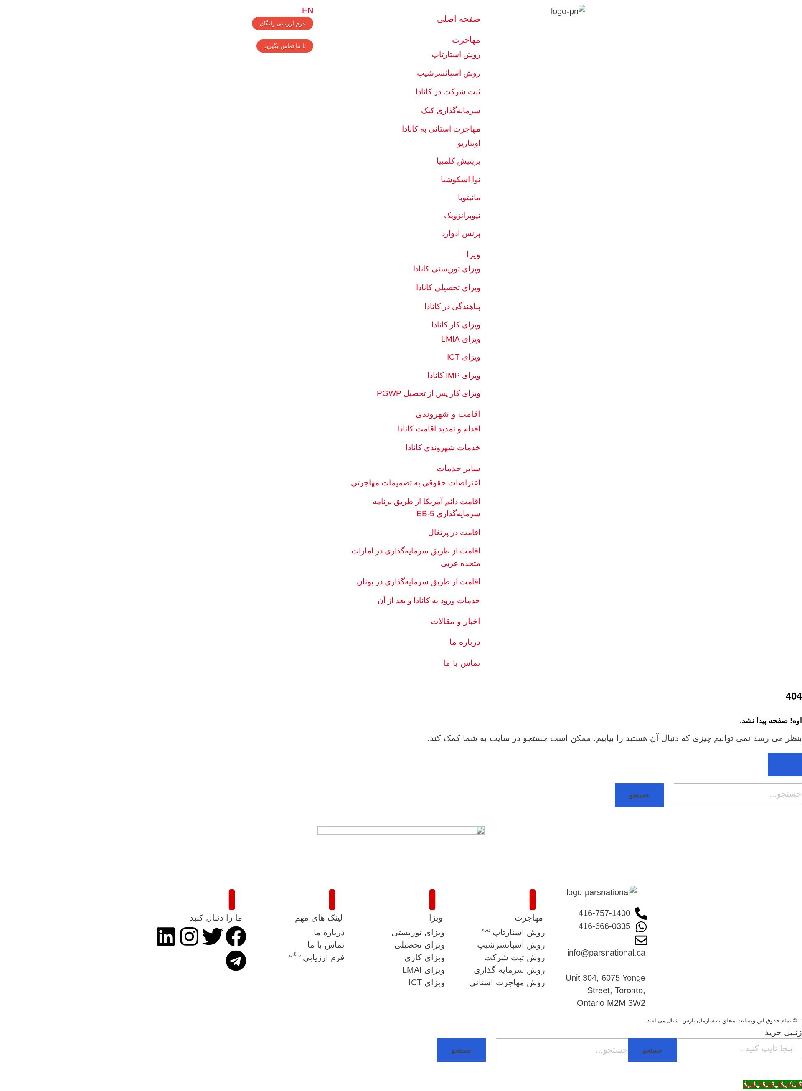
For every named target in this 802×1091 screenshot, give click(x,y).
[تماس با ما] (301, 945)
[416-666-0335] (601, 926)
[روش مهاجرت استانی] (501, 982)
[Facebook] (236, 936)
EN (307, 10)
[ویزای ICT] (401, 982)
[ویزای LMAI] (401, 970)
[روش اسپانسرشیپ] (501, 945)
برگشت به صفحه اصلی (760, 820)
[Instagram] (189, 936)
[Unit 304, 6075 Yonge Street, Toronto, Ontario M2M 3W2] (601, 984)
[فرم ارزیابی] (301, 957)
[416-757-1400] (601, 913)
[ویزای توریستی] (401, 932)
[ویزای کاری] (401, 957)
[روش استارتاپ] (501, 932)
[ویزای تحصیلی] (401, 945)
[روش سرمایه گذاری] (501, 970)
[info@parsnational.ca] (601, 946)
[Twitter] (212, 936)
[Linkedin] (165, 936)
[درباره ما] (301, 932)
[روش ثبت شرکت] (501, 957)
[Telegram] (236, 960)
